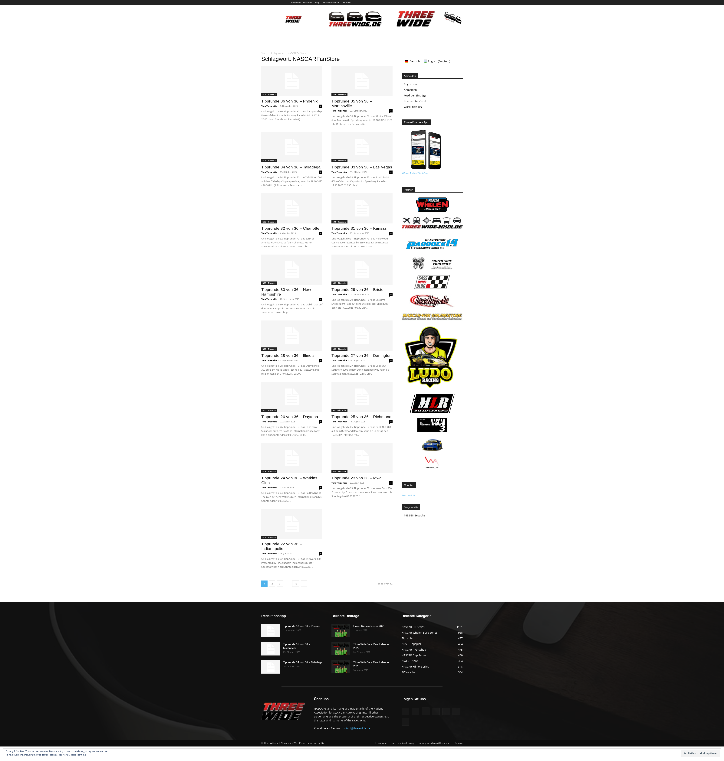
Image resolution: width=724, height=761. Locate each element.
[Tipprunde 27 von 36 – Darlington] (362, 335)
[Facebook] (422, 2)
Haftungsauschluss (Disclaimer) (434, 743)
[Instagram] (435, 2)
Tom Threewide (269, 106)
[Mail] (441, 2)
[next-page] (304, 584)
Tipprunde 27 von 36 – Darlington (361, 355)
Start (263, 53)
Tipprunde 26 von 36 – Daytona (289, 417)
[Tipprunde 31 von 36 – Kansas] (362, 208)
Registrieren (411, 84)
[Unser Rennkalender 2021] (340, 630)
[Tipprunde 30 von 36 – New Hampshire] (291, 270)
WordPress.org (413, 107)
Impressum (381, 743)
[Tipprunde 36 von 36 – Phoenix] (291, 81)
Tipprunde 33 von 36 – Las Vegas (361, 167)
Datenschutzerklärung (402, 743)
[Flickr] (429, 2)
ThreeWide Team (331, 2)
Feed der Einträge (415, 95)
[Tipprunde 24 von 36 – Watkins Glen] (291, 458)
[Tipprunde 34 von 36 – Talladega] (291, 147)
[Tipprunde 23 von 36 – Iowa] (362, 458)
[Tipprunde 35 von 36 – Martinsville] (362, 81)
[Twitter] (453, 2)
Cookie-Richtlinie (77, 754)
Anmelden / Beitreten (301, 2)
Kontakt (347, 2)
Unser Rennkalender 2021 (369, 626)
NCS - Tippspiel (269, 94)
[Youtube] (460, 2)
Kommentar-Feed (415, 101)
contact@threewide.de (356, 728)
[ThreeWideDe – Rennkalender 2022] (340, 648)
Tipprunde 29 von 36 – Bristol (357, 289)
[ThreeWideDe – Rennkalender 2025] (340, 666)
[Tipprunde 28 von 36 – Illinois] (291, 335)
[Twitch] (447, 2)
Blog (317, 2)
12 (296, 583)
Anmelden (410, 90)
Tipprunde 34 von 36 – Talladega (291, 167)
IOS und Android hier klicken (415, 173)
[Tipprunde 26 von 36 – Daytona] (291, 397)
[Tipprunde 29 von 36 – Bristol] (362, 270)
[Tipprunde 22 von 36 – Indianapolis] (291, 524)
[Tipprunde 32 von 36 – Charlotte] (291, 208)
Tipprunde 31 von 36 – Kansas (359, 228)
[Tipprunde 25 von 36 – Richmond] (362, 397)
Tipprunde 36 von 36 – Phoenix (289, 101)
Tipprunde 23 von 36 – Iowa (356, 478)
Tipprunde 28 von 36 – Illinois (287, 355)
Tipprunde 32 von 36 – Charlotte (290, 228)
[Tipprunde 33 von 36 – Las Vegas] (362, 147)
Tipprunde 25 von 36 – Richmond (361, 417)
